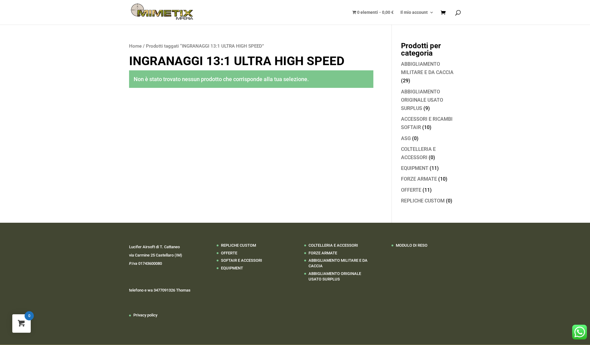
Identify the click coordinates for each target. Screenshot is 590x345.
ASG (406, 138)
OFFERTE (411, 190)
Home (135, 46)
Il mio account (414, 12)
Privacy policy (145, 315)
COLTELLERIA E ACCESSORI (333, 245)
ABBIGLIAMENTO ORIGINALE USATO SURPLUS (422, 100)
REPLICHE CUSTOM (423, 201)
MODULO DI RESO (411, 245)
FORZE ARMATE (419, 179)
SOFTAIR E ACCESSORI (241, 260)
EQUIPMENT (414, 168)
